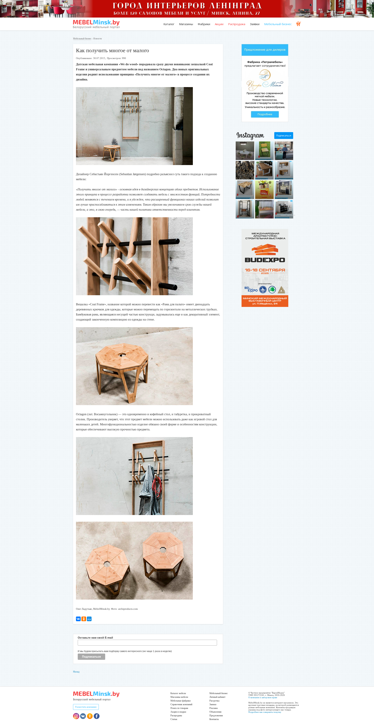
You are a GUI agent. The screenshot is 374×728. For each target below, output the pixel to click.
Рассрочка (214, 700)
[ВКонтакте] (78, 619)
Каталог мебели (178, 693)
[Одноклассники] (83, 619)
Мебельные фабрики (180, 700)
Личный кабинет (217, 697)
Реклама (213, 708)
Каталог (168, 24)
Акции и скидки (178, 711)
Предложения (216, 715)
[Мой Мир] (89, 619)
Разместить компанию (86, 707)
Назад (76, 671)
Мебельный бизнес (278, 24)
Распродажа (236, 24)
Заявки (254, 24)
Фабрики (204, 24)
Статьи (173, 719)
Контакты (214, 719)
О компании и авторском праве (262, 697)
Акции (219, 24)
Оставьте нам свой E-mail (95, 637)
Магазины (186, 24)
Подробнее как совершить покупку (264, 712)
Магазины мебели (179, 697)
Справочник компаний (181, 704)
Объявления (215, 711)
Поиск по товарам (179, 708)
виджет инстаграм (288, 215)
